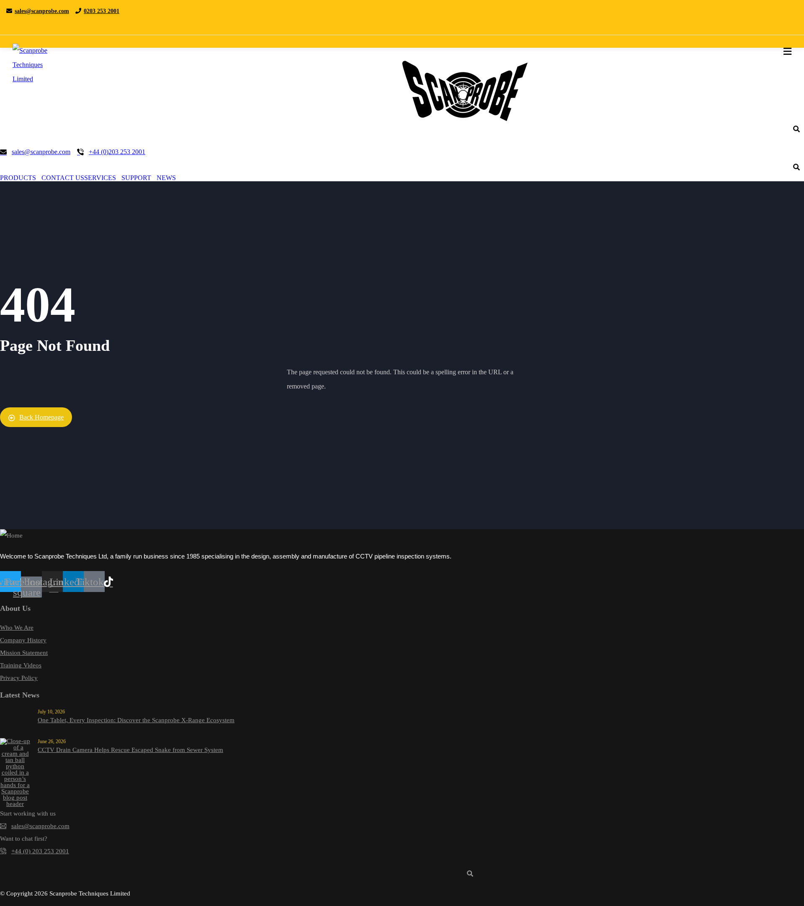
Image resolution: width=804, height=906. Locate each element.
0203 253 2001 (101, 11)
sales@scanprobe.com (42, 11)
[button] (20, 178)
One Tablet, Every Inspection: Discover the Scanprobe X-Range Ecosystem (136, 720)
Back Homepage (41, 417)
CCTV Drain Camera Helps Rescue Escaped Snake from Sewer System (130, 749)
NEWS (166, 178)
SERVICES (100, 178)
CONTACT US (62, 178)
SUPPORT (136, 178)
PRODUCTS (18, 178)
